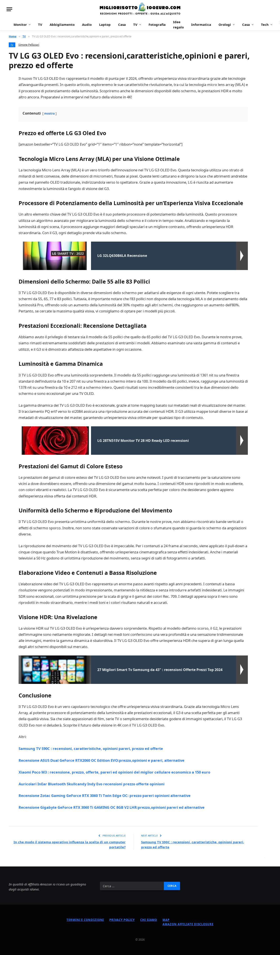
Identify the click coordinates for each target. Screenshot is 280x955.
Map (166, 920)
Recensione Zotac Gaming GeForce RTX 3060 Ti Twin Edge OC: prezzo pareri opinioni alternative (105, 795)
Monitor (20, 24)
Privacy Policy (122, 920)
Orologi (225, 24)
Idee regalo (178, 24)
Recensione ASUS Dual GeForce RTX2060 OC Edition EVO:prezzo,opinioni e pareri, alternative (101, 760)
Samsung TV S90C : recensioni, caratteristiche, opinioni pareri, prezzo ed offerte (91, 748)
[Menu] (9, 9)
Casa (122, 24)
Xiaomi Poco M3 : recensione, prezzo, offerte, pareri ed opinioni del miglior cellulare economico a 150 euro (114, 772)
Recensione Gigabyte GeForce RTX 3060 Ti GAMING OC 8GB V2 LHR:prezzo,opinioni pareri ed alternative (112, 807)
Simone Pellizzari (28, 45)
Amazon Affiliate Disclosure (188, 924)
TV (40, 24)
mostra (49, 113)
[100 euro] (140, 9)
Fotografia (157, 24)
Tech (265, 24)
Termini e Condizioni (85, 920)
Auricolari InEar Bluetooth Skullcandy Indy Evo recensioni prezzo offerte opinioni (91, 783)
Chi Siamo (148, 920)
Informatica (201, 24)
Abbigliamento (62, 24)
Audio (87, 24)
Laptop (105, 24)
